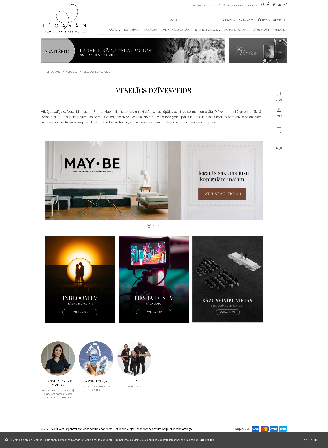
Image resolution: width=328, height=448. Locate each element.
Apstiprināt (311, 440)
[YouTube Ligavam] (280, 5)
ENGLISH (282, 20)
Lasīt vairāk (207, 439)
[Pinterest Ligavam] (274, 5)
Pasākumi (151, 29)
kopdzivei (72, 71)
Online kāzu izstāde (176, 29)
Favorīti (248, 20)
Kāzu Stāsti (261, 29)
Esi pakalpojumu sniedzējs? (204, 5)
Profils (230, 20)
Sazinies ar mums (233, 5)
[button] (149, 226)
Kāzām (113, 29)
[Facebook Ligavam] (268, 5)
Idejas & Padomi (235, 29)
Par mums (251, 5)
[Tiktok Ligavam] (285, 5)
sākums (55, 71)
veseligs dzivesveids (97, 71)
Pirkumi (266, 20)
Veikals (279, 29)
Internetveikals (206, 29)
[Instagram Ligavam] (262, 5)
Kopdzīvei (131, 29)
